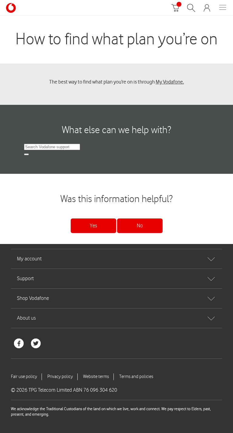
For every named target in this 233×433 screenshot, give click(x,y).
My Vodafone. (170, 82)
